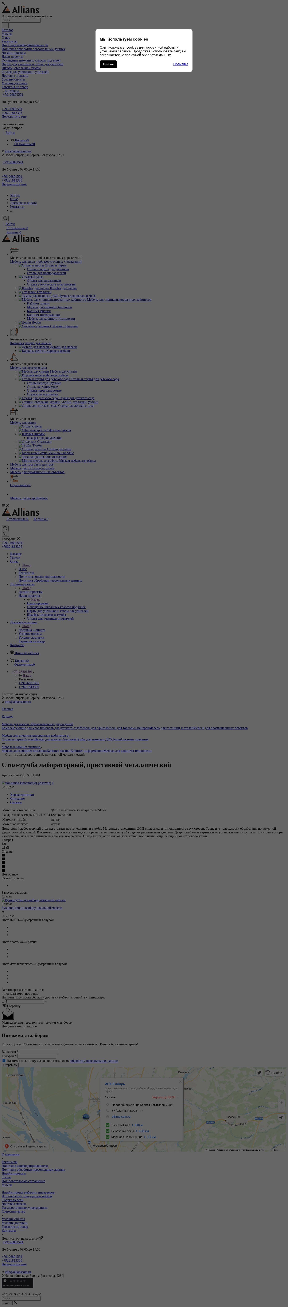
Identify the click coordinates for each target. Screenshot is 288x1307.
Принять (108, 64)
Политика (180, 64)
